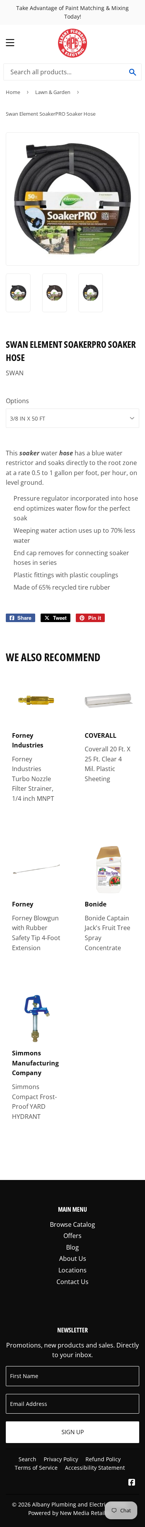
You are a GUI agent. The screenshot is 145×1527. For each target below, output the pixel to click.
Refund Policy (103, 1459)
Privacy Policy (61, 1459)
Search (27, 1459)
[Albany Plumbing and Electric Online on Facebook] (131, 1483)
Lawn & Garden (52, 92)
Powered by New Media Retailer (69, 1513)
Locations (72, 1270)
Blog (72, 1247)
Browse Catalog (72, 1224)
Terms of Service (36, 1467)
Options (17, 401)
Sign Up (72, 1432)
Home (13, 92)
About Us (72, 1258)
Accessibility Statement (95, 1467)
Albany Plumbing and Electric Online (79, 1504)
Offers (72, 1235)
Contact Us (72, 1281)
